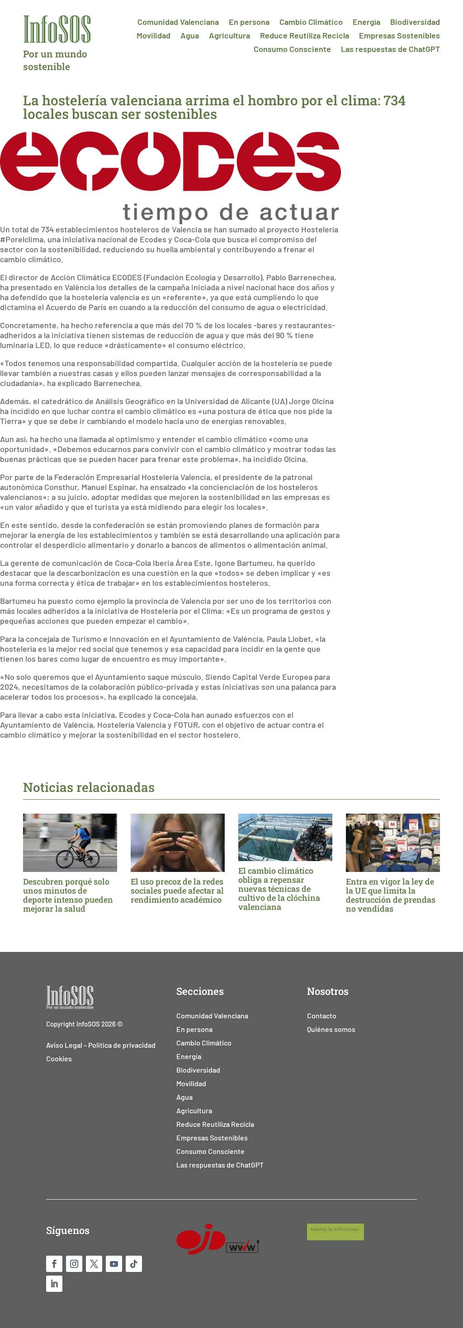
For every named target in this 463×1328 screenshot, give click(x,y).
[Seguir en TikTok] (134, 1264)
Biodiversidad (415, 23)
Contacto (321, 1016)
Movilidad (153, 36)
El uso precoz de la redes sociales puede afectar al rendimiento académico (177, 890)
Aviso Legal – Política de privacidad (101, 1045)
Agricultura (229, 36)
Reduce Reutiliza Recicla (304, 36)
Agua (189, 36)
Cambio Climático (311, 23)
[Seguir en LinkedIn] (54, 1284)
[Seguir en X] (94, 1264)
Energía (366, 23)
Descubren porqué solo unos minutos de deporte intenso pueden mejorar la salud (68, 895)
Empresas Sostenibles (399, 36)
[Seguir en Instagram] (74, 1264)
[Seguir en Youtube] (114, 1264)
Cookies (59, 1059)
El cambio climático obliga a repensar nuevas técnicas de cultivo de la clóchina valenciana (279, 888)
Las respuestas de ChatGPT (390, 50)
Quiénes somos (331, 1029)
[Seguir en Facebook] (54, 1264)
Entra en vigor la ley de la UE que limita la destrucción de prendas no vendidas (390, 895)
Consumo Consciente (292, 50)
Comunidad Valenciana (178, 23)
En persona (249, 23)
